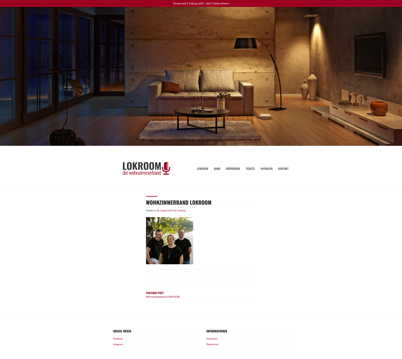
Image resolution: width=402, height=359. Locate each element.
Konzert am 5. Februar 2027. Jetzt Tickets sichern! (201, 3)
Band (217, 169)
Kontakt (283, 169)
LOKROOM (202, 169)
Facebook (118, 338)
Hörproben (233, 169)
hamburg (181, 210)
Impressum (211, 338)
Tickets (250, 169)
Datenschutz (212, 344)
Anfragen (267, 169)
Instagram (118, 344)
